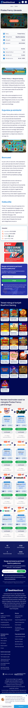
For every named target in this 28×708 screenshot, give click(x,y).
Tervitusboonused (5, 656)
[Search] (22, 2)
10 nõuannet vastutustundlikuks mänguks (19, 629)
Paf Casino (3, 643)
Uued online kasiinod (20, 636)
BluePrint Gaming (20, 37)
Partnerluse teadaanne (6, 627)
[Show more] (7, 411)
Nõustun (21, 706)
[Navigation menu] (25, 2)
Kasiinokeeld (18, 625)
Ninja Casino (4, 638)
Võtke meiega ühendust (6, 620)
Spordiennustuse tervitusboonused (5, 668)
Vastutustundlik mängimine (18, 616)
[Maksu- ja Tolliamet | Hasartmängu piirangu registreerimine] (7, 674)
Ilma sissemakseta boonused (5, 664)
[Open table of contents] (26, 352)
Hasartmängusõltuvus (20, 620)
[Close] (26, 696)
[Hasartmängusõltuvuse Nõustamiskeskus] (20, 674)
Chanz (2, 648)
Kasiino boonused (5, 652)
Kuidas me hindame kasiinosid (5, 616)
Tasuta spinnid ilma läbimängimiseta (5, 660)
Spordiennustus (19, 641)
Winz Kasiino (4, 640)
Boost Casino (4, 645)
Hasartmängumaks (19, 622)
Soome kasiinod (19, 644)
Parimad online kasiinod (4, 634)
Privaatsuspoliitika (5, 625)
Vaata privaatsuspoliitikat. (10, 579)
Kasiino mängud (19, 639)
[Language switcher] (19, 2)
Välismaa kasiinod (19, 646)
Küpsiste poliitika (5, 622)
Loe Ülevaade (8, 432)
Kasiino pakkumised (5, 654)
